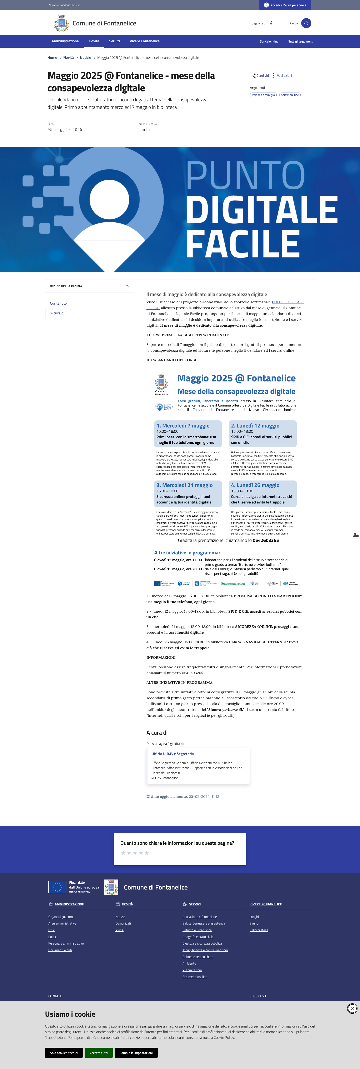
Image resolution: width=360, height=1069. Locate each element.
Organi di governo (60, 916)
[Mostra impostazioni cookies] (356, 534)
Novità (68, 57)
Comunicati (123, 923)
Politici (52, 936)
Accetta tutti (99, 1052)
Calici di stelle (259, 929)
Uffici (51, 929)
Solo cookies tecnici (64, 1052)
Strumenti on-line (194, 976)
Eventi (254, 923)
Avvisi (119, 929)
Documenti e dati (60, 949)
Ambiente (189, 963)
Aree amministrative (62, 923)
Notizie (85, 57)
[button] (306, 23)
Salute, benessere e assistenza (203, 923)
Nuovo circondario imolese (64, 5)
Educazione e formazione (199, 916)
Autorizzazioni (192, 969)
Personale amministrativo (66, 943)
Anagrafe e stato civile (198, 936)
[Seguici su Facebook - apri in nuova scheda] (269, 22)
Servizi (195, 904)
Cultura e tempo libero (197, 956)
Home (52, 57)
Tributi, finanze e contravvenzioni (205, 949)
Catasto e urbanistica (197, 929)
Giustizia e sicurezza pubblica (202, 943)
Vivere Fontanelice (266, 904)
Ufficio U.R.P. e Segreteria (172, 754)
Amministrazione (69, 904)
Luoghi (254, 916)
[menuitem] (65, 41)
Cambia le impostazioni (136, 1052)
